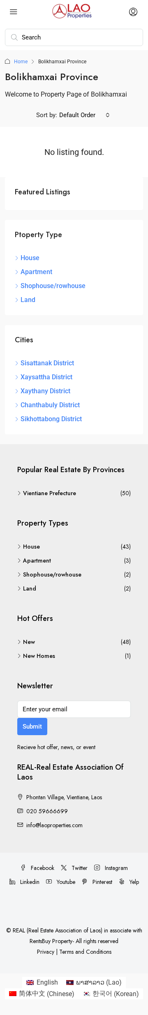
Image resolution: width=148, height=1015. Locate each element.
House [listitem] (30, 258)
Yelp (133, 882)
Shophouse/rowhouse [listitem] (53, 286)
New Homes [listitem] (39, 656)
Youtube (65, 882)
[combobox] (84, 115)
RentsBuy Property (51, 941)
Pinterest (101, 882)
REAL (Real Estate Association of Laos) (58, 930)
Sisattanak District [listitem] (47, 363)
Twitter (79, 868)
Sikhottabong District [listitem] (51, 419)
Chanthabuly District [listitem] (50, 405)
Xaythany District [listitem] (45, 391)
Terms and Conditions (85, 952)
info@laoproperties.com (54, 825)
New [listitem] (29, 642)
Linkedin (28, 882)
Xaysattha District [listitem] (46, 377)
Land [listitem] (28, 300)
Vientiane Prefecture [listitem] (49, 493)
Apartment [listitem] (36, 272)
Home (21, 62)
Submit (32, 726)
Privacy (45, 952)
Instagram (115, 868)
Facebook (41, 868)
